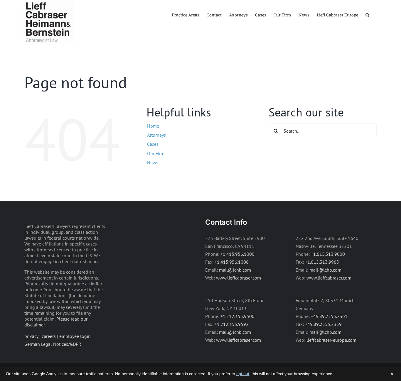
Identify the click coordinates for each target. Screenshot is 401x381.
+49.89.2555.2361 (329, 316)
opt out (242, 373)
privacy (31, 336)
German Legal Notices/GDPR (52, 344)
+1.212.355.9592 (232, 324)
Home (153, 126)
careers (49, 336)
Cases (153, 144)
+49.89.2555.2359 (323, 324)
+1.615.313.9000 (328, 254)
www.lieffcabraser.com (238, 278)
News (152, 162)
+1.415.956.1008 (232, 262)
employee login (75, 336)
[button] (367, 14)
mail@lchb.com (235, 270)
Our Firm (155, 153)
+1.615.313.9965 (322, 262)
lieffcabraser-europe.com (331, 340)
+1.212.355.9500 (237, 316)
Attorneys (156, 135)
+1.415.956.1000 (237, 254)
